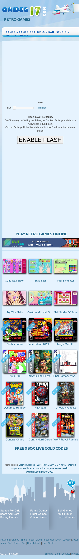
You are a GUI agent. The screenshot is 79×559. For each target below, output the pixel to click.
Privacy (75, 553)
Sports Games (66, 517)
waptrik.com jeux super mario (52, 468)
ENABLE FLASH (40, 140)
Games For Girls (10, 510)
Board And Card (9, 513)
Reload (42, 107)
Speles (51, 543)
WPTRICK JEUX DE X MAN (51, 465)
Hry (29, 543)
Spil (10, 543)
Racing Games (9, 517)
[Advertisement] (40, 70)
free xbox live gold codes (41, 448)
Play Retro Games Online (41, 234)
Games (15, 539)
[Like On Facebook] (62, 39)
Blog (57, 553)
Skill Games (65, 510)
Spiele (24, 539)
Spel (31, 539)
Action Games (38, 517)
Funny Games (39, 510)
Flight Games (38, 513)
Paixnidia (5, 539)
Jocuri (75, 539)
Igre (44, 543)
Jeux (58, 539)
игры (3, 543)
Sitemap (49, 553)
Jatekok (37, 543)
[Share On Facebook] (67, 39)
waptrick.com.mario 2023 (39, 471)
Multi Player (65, 513)
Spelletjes (49, 539)
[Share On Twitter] (71, 39)
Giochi (39, 539)
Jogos (17, 543)
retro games (17, 19)
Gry (24, 543)
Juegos (67, 539)
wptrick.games (27, 465)
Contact (66, 553)
